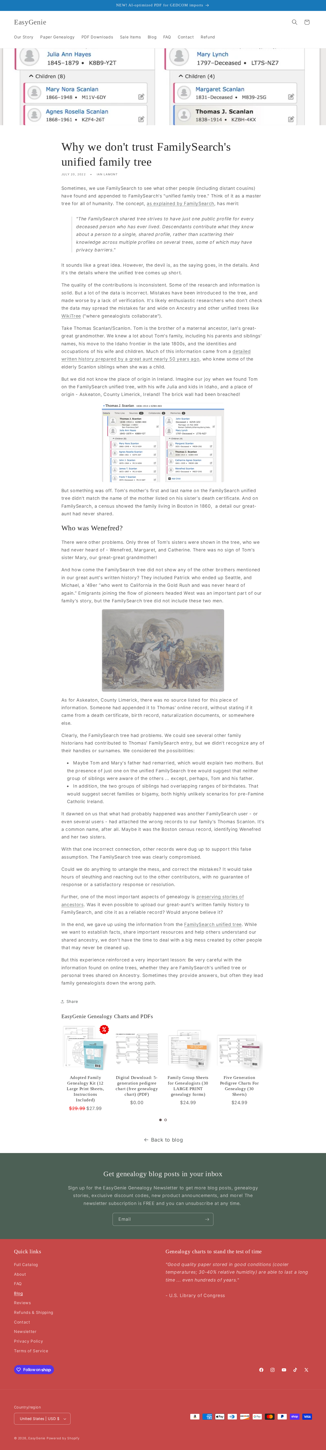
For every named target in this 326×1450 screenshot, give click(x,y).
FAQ (18, 1283)
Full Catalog (26, 1264)
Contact (22, 1322)
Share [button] (72, 1001)
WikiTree (71, 316)
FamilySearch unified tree (213, 924)
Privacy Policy (28, 1341)
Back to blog (167, 1140)
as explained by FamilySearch (180, 203)
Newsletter (25, 1331)
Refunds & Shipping (33, 1312)
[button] (295, 22)
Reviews (22, 1302)
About (20, 1274)
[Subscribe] (207, 1219)
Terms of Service (31, 1350)
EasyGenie (36, 1438)
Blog (18, 1293)
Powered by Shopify (63, 1438)
